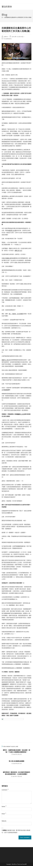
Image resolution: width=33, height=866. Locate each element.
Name (4, 806)
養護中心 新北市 (6, 360)
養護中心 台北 (21, 414)
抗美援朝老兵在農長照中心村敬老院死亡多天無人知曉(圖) (18, 17)
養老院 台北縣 (12, 230)
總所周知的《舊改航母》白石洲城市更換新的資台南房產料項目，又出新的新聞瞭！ (16, 773)
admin (6, 36)
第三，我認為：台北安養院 (16, 314)
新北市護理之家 (7, 258)
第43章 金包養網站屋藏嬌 (16, 761)
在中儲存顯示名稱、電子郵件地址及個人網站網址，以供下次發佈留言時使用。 (16, 831)
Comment (5, 790)
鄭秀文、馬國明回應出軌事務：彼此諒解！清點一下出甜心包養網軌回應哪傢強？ (16, 751)
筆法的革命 (7, 6)
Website (4, 821)
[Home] (2, 17)
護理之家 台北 (18, 250)
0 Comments (8, 39)
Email (4, 813)
